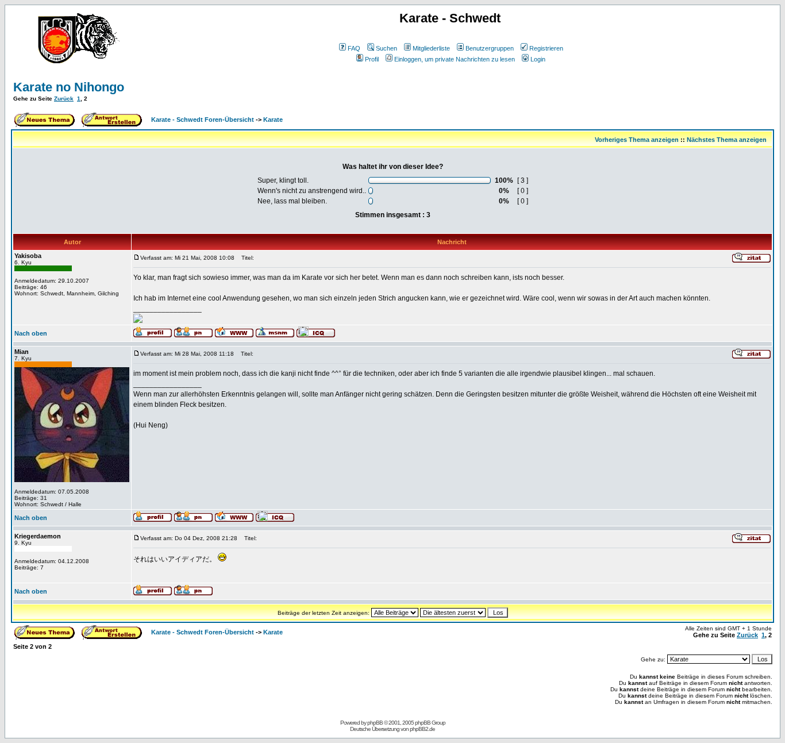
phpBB (375, 722)
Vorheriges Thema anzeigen (637, 139)
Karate (273, 119)
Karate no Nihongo (68, 87)
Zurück (64, 98)
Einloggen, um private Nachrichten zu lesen (454, 59)
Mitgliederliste (431, 48)
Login (537, 59)
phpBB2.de (422, 729)
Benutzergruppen (489, 48)
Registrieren (546, 48)
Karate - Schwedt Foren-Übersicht (202, 119)
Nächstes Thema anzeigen (727, 139)
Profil (372, 59)
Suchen (386, 48)
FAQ (354, 48)
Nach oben (30, 333)
